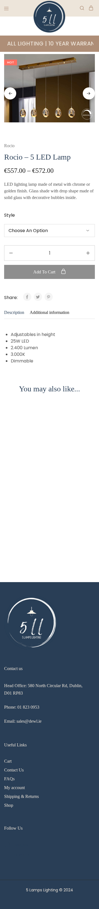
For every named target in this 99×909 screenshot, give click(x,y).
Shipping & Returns (21, 796)
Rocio (9, 145)
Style (9, 215)
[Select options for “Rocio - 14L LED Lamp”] (91, 417)
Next (89, 93)
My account (14, 787)
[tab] (15, 312)
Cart (8, 761)
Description (14, 312)
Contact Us (14, 770)
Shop (8, 805)
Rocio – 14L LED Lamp (26, 534)
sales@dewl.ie (29, 721)
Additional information (49, 312)
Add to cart (44, 272)
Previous (10, 93)
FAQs (9, 778)
